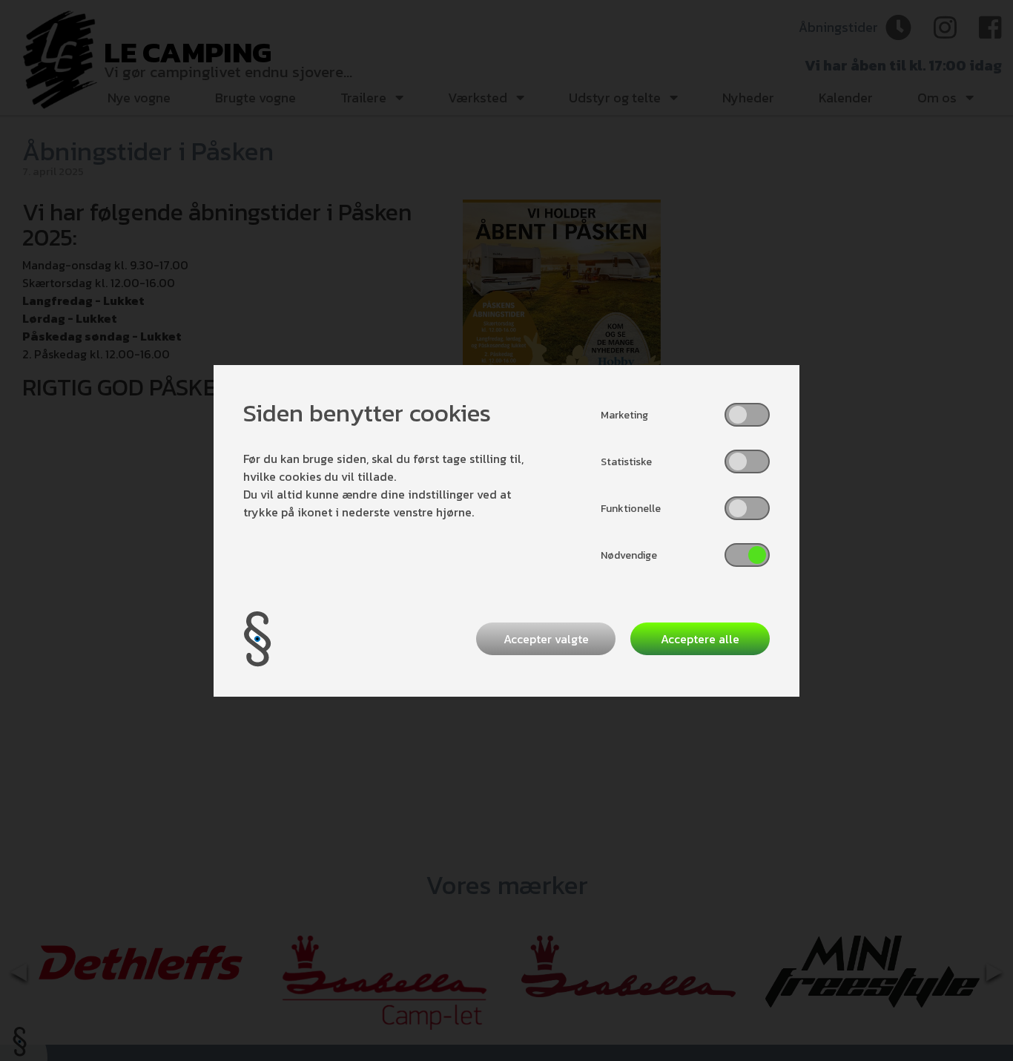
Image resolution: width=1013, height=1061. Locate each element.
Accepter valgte (546, 639)
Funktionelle (631, 508)
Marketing (624, 415)
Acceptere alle (700, 639)
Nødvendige (629, 555)
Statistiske (626, 462)
